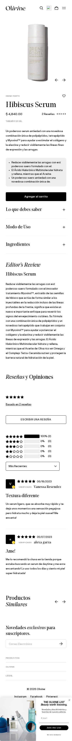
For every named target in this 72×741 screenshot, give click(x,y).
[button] (64, 96)
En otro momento (54, 735)
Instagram (20, 696)
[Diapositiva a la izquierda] (56, 80)
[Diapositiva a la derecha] (64, 80)
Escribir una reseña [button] (36, 419)
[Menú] (64, 8)
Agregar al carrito (36, 196)
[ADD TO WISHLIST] (64, 96)
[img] (26, 481)
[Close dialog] (69, 700)
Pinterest (52, 696)
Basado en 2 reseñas (18, 404)
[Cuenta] (49, 8)
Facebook (36, 696)
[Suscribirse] (61, 643)
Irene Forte (13, 96)
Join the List (54, 728)
